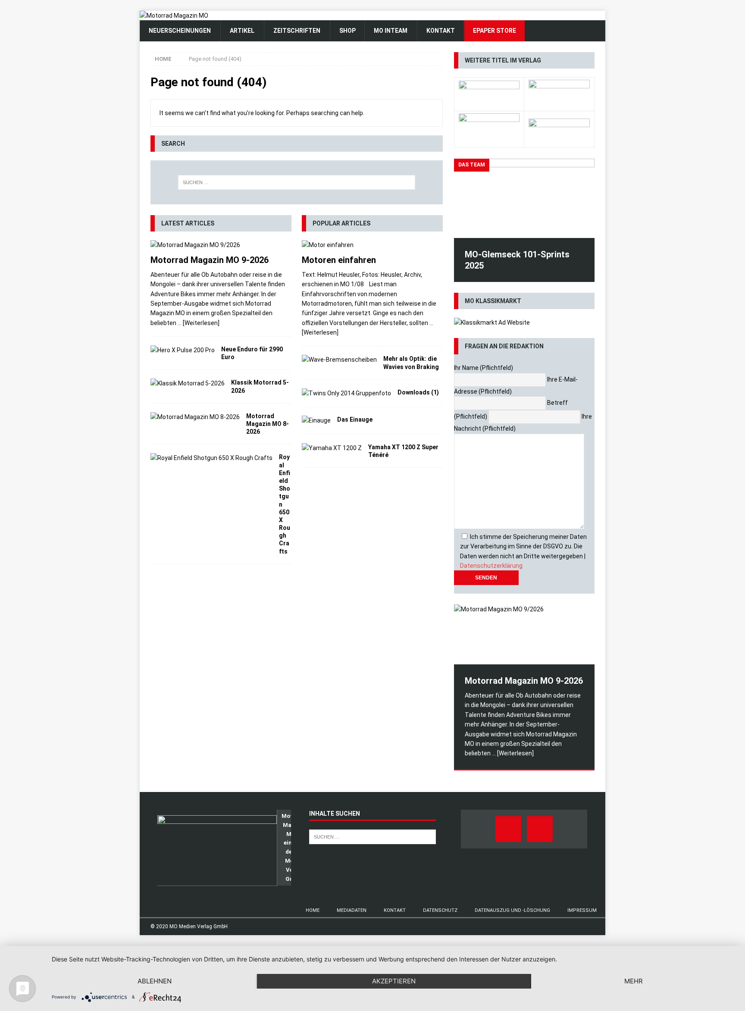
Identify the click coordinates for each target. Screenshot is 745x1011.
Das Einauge (354, 419)
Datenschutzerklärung (491, 565)
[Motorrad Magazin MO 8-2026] (195, 417)
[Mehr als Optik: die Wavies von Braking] (339, 359)
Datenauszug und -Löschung (512, 910)
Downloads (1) (418, 392)
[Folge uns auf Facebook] (508, 829)
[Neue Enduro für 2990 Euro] (182, 350)
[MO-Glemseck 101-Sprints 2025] (524, 198)
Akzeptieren (394, 981)
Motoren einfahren (339, 260)
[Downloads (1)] (346, 393)
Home (312, 910)
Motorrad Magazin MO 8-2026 (267, 424)
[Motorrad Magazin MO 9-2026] (220, 245)
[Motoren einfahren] (372, 245)
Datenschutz (440, 910)
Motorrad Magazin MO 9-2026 (209, 260)
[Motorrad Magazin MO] (174, 15)
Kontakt (395, 910)
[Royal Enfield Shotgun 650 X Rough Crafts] (211, 458)
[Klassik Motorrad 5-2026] (187, 383)
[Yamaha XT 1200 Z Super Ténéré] (332, 448)
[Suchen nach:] (296, 182)
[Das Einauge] (316, 420)
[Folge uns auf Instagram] (540, 829)
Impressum (582, 910)
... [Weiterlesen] (198, 322)
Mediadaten (351, 910)
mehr (633, 981)
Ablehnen (155, 981)
